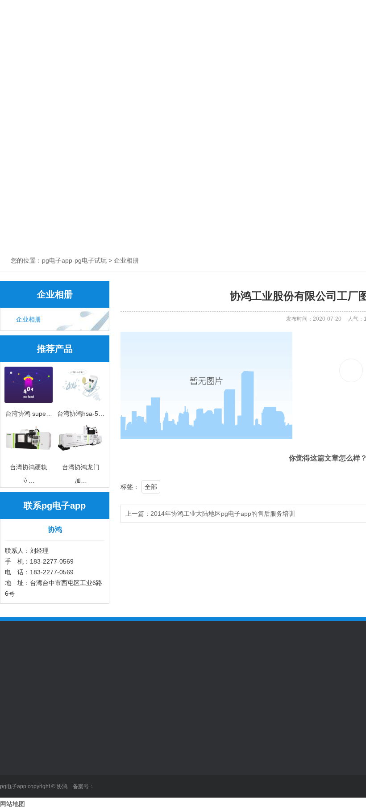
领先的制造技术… (211, 747)
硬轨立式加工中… (87, 801)
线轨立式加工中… (87, 760)
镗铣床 (71, 774)
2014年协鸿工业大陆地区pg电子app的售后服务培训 (222, 513)
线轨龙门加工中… (87, 747)
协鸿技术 (271, 37)
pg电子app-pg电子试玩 (30, 48)
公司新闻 (136, 747)
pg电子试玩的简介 (25, 747)
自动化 (331, 37)
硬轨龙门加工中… (87, 787)
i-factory (197, 774)
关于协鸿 (90, 37)
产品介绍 (151, 37)
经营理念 (12, 760)
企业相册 (28, 319)
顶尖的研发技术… (211, 760)
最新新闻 (136, 760)
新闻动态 (211, 37)
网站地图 (12, 803)
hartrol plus (202, 787)
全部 (151, 486)
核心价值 (12, 774)
